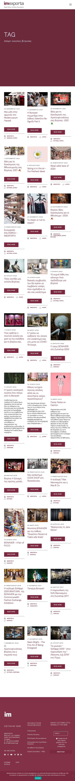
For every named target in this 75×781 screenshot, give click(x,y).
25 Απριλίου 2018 (57, 524)
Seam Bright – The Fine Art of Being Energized (36, 645)
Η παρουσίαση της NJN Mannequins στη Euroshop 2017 (60, 593)
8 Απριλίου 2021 (33, 165)
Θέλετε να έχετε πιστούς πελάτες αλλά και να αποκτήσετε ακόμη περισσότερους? (36, 393)
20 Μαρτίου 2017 (57, 587)
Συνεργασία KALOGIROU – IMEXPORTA (10, 233)
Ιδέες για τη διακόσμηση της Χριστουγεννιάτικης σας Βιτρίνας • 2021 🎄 (60, 117)
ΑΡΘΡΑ (15, 138)
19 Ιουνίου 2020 (33, 277)
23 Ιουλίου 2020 (10, 275)
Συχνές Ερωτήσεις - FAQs (36, 751)
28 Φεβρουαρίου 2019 (36, 472)
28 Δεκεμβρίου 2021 (12, 108)
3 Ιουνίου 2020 (57, 271)
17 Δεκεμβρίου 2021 (35, 109)
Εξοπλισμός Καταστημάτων (36, 738)
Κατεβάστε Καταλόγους (35, 748)
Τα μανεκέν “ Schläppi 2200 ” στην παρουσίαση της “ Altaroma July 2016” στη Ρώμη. (61, 652)
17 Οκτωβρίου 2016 (34, 639)
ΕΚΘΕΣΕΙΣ (10, 138)
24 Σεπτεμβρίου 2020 (59, 206)
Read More (11, 129)
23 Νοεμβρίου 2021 (58, 108)
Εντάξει (38, 778)
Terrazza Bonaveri (35, 588)
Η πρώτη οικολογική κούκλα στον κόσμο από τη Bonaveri (13, 393)
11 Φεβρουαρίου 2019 (59, 476)
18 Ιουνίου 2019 (33, 384)
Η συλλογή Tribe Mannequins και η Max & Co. (59, 482)
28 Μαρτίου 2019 (10, 475)
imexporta (10, 136)
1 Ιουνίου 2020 (10, 330)
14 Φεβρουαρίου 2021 (12, 227)
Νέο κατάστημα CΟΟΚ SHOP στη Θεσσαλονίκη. (35, 478)
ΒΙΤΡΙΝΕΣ (56, 140)
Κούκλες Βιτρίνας (33, 734)
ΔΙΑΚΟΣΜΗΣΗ (57, 235)
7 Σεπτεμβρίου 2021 (12, 158)
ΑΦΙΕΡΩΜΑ (10, 447)
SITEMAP (7, 762)
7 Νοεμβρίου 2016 (11, 643)
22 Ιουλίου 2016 (57, 643)
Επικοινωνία (31, 731)
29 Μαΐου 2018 (33, 525)
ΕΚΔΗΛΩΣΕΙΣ (34, 606)
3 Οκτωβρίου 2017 (34, 585)
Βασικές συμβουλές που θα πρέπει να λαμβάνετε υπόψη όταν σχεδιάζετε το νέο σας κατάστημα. (36, 286)
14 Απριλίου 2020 (57, 343)
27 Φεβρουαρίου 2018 (12, 585)
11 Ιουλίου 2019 (10, 387)
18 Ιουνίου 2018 (10, 539)
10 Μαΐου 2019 (56, 399)
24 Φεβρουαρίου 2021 (59, 163)
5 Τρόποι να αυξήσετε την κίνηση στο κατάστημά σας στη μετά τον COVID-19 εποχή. (37, 339)
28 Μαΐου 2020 (33, 330)
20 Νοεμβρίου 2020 (35, 217)
